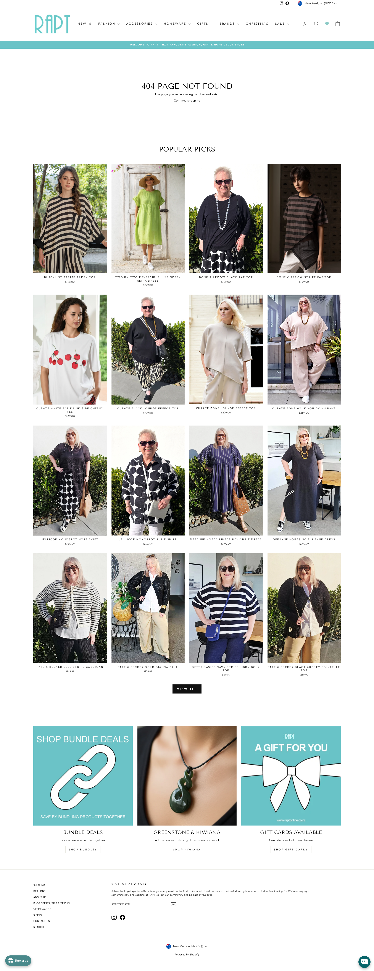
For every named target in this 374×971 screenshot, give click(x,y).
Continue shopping (187, 100)
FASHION (107, 24)
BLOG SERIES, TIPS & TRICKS (51, 903)
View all (187, 689)
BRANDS (227, 24)
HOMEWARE (175, 24)
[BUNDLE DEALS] (83, 776)
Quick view (70, 268)
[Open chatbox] (364, 962)
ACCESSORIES (140, 24)
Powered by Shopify (187, 954)
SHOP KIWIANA (187, 849)
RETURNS (39, 891)
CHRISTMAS (257, 24)
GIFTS (203, 24)
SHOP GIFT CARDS (291, 849)
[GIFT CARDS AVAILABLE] (291, 776)
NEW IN (85, 24)
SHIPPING (39, 885)
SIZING (37, 915)
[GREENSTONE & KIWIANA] (187, 776)
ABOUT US (40, 897)
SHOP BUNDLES (83, 849)
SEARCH (38, 927)
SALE (280, 24)
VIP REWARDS (42, 909)
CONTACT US (41, 921)
